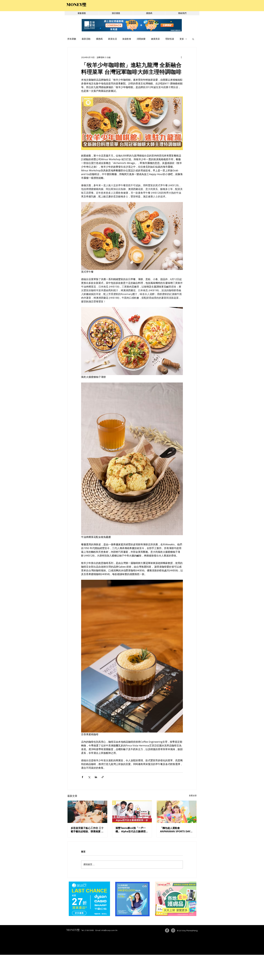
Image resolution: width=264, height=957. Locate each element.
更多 (182, 39)
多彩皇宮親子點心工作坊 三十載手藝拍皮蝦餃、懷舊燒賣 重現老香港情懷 (87, 829)
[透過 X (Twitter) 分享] (89, 777)
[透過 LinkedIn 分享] (96, 777)
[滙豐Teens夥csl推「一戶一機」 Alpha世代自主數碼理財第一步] (132, 812)
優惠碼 (99, 39)
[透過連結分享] (102, 777)
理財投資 (169, 39)
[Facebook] (167, 930)
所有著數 (71, 39)
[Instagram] (173, 930)
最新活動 (86, 39)
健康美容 (155, 39)
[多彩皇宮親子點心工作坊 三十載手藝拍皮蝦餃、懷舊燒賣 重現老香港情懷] (87, 812)
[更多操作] (181, 57)
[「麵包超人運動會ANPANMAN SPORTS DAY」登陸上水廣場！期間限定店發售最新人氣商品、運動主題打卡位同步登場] (176, 812)
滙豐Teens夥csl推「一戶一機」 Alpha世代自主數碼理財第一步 (132, 829)
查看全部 (193, 795)
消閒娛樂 (141, 39)
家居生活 (112, 39)
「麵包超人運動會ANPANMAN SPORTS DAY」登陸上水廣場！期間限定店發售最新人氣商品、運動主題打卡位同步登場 (176, 829)
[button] (193, 39)
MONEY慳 (73, 930)
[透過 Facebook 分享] (82, 777)
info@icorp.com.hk (109, 930)
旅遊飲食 (126, 39)
